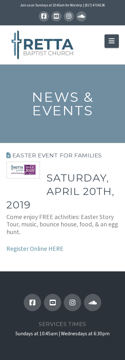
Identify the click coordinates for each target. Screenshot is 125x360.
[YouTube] (56, 16)
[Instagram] (69, 16)
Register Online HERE (34, 248)
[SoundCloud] (81, 16)
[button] (111, 41)
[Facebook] (44, 16)
